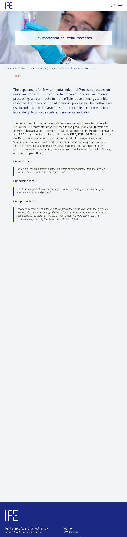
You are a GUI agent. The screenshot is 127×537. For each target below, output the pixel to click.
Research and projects (40, 68)
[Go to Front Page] (8, 5)
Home (8, 68)
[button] (113, 5)
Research (20, 68)
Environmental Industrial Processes (75, 68)
